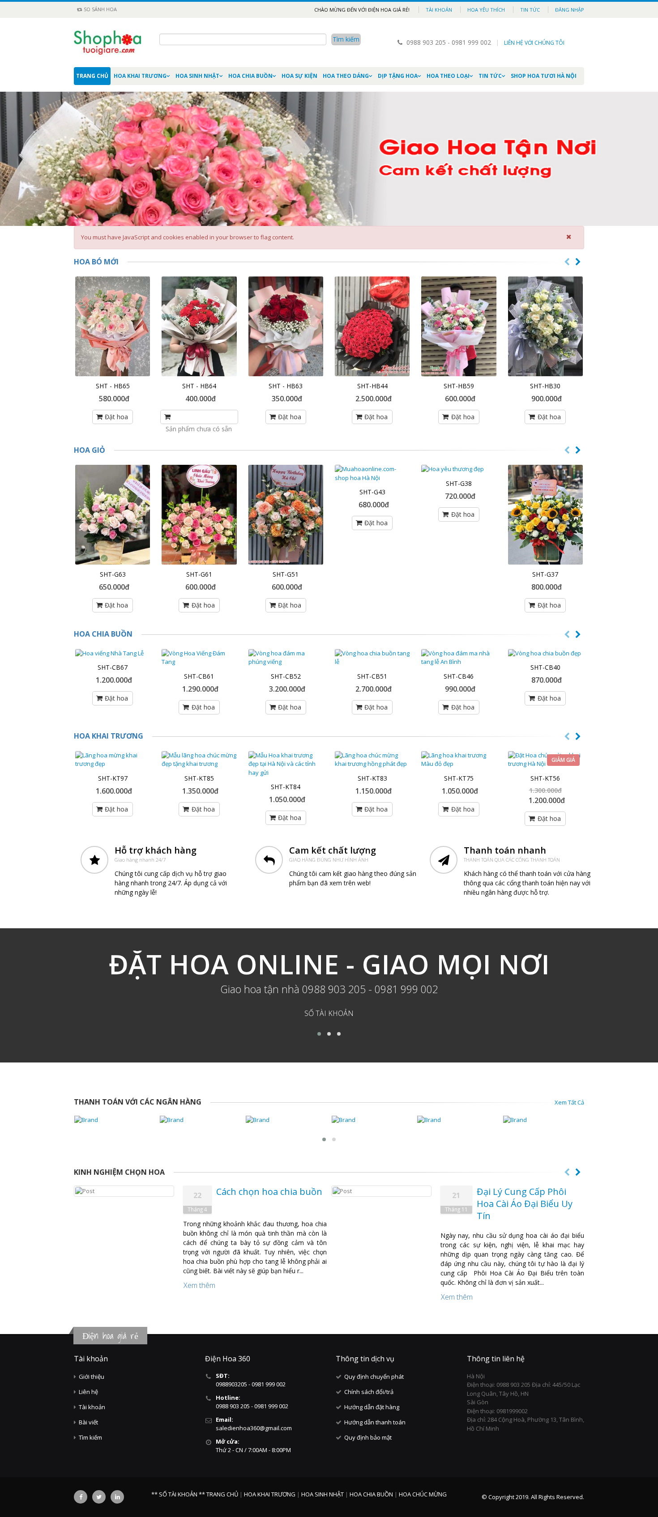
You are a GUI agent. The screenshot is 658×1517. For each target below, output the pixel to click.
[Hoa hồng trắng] (545, 326)
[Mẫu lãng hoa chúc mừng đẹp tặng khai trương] (199, 760)
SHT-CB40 (545, 667)
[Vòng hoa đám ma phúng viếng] (285, 658)
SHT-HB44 (372, 386)
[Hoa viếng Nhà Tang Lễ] (112, 653)
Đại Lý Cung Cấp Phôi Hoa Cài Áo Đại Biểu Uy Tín (525, 1204)
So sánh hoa (99, 9)
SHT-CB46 (459, 676)
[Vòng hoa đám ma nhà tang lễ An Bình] (458, 658)
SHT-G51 (286, 574)
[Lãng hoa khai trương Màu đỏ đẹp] (458, 760)
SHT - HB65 (113, 386)
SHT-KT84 (285, 786)
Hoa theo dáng (346, 76)
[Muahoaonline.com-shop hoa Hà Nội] (372, 473)
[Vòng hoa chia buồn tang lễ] (372, 658)
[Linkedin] (117, 1497)
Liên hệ (88, 1392)
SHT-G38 (459, 483)
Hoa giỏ (89, 450)
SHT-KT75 (459, 778)
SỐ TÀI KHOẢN (329, 1013)
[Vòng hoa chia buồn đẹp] (545, 653)
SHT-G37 (545, 574)
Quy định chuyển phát (374, 1377)
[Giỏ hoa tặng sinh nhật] (112, 515)
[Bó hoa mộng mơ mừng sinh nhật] (285, 326)
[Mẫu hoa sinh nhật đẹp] (112, 326)
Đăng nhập (569, 9)
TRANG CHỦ (222, 1494)
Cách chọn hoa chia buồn (269, 1192)
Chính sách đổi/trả (368, 1392)
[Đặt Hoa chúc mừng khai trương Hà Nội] (545, 760)
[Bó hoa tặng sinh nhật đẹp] (458, 326)
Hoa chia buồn (103, 634)
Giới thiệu (91, 1377)
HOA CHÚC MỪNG (423, 1494)
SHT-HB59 (459, 386)
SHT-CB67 (113, 667)
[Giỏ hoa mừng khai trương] (199, 515)
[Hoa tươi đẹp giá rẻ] (545, 515)
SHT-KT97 (113, 778)
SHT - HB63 (286, 386)
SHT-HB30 (545, 386)
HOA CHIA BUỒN (250, 76)
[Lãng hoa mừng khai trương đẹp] (112, 760)
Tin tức (530, 9)
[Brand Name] (114, 1120)
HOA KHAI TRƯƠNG (140, 76)
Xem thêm (199, 1285)
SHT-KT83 (372, 778)
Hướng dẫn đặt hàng (371, 1407)
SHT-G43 (372, 492)
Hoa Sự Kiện (299, 76)
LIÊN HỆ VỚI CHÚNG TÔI (534, 43)
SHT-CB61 (199, 676)
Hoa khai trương (108, 736)
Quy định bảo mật (368, 1437)
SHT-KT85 (199, 778)
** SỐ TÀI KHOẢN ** (178, 1494)
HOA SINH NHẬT (197, 76)
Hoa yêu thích (486, 9)
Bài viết (88, 1422)
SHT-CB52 (286, 676)
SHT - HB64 (199, 386)
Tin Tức (490, 76)
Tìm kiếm (90, 1437)
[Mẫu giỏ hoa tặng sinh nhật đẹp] (285, 515)
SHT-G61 (199, 574)
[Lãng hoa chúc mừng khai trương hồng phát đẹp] (372, 760)
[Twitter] (99, 1497)
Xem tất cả (569, 1102)
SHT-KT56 (545, 778)
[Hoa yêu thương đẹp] (458, 469)
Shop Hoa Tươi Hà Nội (544, 76)
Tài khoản (439, 9)
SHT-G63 (113, 574)
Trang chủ (92, 76)
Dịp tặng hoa (398, 76)
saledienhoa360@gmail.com (254, 1428)
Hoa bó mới (96, 262)
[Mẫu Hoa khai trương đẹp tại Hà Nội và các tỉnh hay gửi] (285, 764)
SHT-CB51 (372, 676)
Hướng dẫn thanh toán (375, 1422)
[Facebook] (80, 1497)
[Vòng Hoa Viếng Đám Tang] (199, 658)
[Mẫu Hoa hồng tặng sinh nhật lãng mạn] (372, 326)
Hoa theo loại (448, 76)
